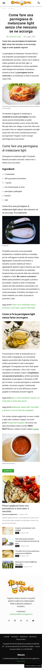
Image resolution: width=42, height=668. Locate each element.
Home (4, 8)
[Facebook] (9, 621)
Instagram (21, 423)
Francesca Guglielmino (9, 514)
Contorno (11, 8)
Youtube (35, 429)
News (17, 546)
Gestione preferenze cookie (33, 666)
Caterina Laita (15, 36)
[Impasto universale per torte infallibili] (7, 531)
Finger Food (19, 567)
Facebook (11, 423)
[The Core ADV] (21, 656)
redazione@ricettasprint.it (21, 614)
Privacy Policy (21, 639)
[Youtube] (33, 621)
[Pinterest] (21, 621)
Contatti (6, 637)
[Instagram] (15, 621)
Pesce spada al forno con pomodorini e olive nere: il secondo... (15, 508)
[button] (3, 3)
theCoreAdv (21, 661)
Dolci (4, 502)
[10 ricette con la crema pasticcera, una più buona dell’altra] (7, 554)
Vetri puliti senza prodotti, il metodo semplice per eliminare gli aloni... (27, 541)
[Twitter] (27, 621)
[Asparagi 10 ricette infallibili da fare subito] (7, 565)
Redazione (23, 637)
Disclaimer (33, 637)
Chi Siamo (14, 637)
